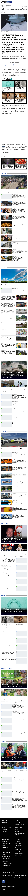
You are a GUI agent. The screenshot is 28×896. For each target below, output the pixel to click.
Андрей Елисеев (24, 6)
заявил (3, 146)
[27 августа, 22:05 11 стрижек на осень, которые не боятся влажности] (20, 619)
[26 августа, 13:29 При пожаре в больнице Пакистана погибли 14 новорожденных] (7, 383)
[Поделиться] (8, 12)
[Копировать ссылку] (5, 12)
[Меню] (26, 2)
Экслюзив (8, 5)
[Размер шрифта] (2, 12)
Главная (3, 5)
